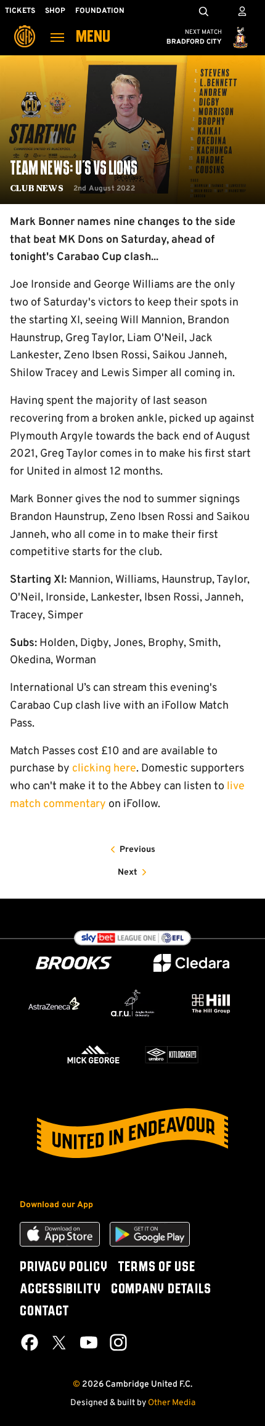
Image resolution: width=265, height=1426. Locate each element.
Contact (44, 1312)
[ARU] (132, 1003)
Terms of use (156, 1267)
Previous (137, 850)
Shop (55, 11)
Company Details (161, 1289)
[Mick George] (93, 1054)
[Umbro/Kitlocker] (171, 1054)
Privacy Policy (64, 1267)
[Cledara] (191, 963)
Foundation (99, 11)
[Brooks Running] (74, 962)
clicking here (104, 769)
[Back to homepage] (24, 27)
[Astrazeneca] (54, 1004)
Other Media (171, 1403)
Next (127, 872)
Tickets (20, 11)
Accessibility (60, 1289)
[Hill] (211, 1003)
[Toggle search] (203, 11)
